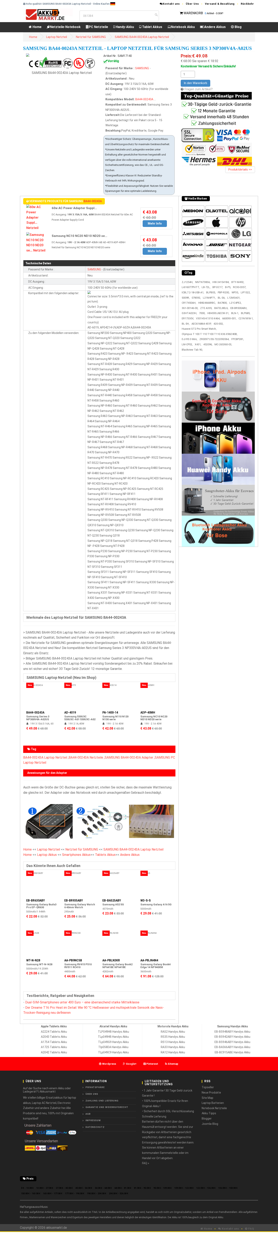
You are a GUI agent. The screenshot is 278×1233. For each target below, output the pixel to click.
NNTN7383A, (202, 282)
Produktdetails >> (240, 169)
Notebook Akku (183, 27)
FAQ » (145, 1163)
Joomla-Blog (210, 1123)
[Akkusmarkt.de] (48, 14)
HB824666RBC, (207, 302)
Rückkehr (247, 3)
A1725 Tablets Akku (54, 1047)
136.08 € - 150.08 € (228, 1188)
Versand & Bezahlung (220, 3)
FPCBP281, (237, 339)
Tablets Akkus (105, 855)
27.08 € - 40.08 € (64, 1188)
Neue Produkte (211, 1092)
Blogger (207, 1118)
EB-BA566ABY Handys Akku (232, 1047)
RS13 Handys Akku (173, 1042)
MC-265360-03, (223, 344)
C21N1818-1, (246, 318)
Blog (238, 27)
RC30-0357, (239, 287)
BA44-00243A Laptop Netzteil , (46, 757)
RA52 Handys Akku (173, 1031)
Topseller (208, 1087)
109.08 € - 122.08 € (184, 1188)
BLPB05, (211, 292)
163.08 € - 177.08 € (52, 1193)
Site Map (207, 1097)
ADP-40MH (147, 712)
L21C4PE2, (235, 302)
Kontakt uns (171, 3)
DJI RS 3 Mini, (189, 339)
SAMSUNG (142, 68)
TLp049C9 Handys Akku (113, 1052)
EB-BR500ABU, (238, 308)
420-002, (218, 323)
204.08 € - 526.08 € (118, 1193)
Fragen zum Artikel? (198, 89)
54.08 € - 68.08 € (103, 1188)
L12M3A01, (233, 297)
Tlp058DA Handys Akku (113, 1047)
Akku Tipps (209, 1113)
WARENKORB (193, 13)
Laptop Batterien (213, 1103)
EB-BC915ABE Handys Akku (232, 1052)
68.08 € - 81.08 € (122, 1188)
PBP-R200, (224, 292)
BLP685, (245, 313)
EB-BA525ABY (111, 900)
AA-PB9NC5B (73, 960)
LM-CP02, (187, 344)
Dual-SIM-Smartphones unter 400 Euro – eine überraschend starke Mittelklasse (82, 1002)
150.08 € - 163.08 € (30, 1193)
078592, (196, 297)
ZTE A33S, (206, 308)
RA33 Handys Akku (173, 1047)
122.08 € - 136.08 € (206, 1188)
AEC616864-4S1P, (201, 323)
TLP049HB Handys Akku (113, 1031)
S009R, (186, 297)
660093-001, (229, 318)
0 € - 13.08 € (27, 1188)
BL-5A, (221, 297)
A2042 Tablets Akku (54, 1052)
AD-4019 (70, 712)
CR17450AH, (189, 302)
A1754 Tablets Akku (54, 1042)
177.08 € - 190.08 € (74, 1193)
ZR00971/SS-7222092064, (214, 339)
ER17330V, (188, 318)
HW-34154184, (220, 282)
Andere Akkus (215, 27)
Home (37, 27)
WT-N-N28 (33, 960)
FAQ (250, 1228)
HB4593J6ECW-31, (218, 313)
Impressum (93, 1120)
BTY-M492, (237, 282)
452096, (207, 344)
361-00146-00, (190, 308)
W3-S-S (145, 900)
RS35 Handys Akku (173, 1036)
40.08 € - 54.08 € (83, 1188)
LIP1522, (246, 292)
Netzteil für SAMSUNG (91, 37)
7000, (202, 313)
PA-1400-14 (110, 712)
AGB (88, 1114)
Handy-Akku (124, 27)
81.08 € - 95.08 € (142, 1188)
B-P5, (228, 287)
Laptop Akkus (47, 855)
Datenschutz (95, 1127)
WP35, (235, 292)
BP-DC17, (217, 287)
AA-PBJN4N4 (149, 960)
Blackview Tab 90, (192, 349)
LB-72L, (206, 287)
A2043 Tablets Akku (54, 1036)
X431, (198, 344)
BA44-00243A (144, 99)
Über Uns (192, 3)
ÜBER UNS (91, 1094)
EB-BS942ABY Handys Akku (232, 1036)
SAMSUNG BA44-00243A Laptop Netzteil (142, 37)
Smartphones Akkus (76, 855)
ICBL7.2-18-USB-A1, (193, 292)
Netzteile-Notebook (65, 27)
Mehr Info (155, 223)
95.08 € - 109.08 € (162, 1188)
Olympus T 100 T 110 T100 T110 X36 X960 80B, (210, 334)
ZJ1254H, (187, 282)
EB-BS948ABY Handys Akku (232, 1031)
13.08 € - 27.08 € (44, 1188)
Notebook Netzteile (214, 1108)
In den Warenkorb (195, 83)
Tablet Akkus (151, 27)
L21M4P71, (209, 297)
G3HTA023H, (189, 313)
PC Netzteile (98, 27)
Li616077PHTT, (191, 287)
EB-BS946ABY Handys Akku (232, 1042)
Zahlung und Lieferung (101, 1100)
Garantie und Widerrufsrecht (106, 1107)
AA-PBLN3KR (111, 960)
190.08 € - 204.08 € (96, 1193)
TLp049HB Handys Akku (113, 1036)
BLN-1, (235, 313)
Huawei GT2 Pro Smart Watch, (199, 328)
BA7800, (222, 302)
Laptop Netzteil (56, 37)
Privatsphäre (95, 1087)
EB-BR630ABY (35, 900)
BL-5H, (185, 323)
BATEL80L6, (221, 308)
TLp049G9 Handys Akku (113, 1042)
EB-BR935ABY (73, 900)
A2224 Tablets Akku (54, 1031)
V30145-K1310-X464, (208, 318)
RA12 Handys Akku (173, 1052)
